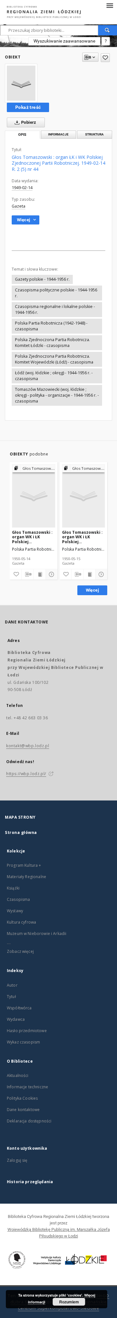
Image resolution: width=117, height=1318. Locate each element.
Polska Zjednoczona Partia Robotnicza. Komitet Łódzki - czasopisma (52, 342)
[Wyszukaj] (107, 30)
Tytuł (11, 996)
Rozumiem (69, 1302)
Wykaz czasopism (23, 1042)
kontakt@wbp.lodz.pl (27, 746)
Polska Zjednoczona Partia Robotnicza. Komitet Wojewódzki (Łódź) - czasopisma (54, 359)
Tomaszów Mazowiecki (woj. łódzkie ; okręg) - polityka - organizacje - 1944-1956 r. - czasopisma (57, 395)
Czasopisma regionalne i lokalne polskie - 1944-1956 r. (55, 309)
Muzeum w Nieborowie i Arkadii (36, 933)
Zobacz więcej (20, 951)
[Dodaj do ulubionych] (105, 57)
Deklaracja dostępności (29, 1121)
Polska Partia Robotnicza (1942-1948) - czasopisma (51, 326)
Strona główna (21, 832)
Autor (12, 985)
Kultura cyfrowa (21, 922)
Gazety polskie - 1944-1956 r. (42, 279)
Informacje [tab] (58, 134)
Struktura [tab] (94, 134)
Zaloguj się (17, 1160)
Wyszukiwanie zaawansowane (64, 41)
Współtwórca (19, 1008)
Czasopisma (18, 899)
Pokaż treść (28, 107)
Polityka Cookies (22, 1098)
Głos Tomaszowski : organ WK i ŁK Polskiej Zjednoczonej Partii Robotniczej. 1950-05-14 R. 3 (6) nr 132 (32, 537)
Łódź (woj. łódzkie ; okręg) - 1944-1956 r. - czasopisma (54, 375)
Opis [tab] (22, 135)
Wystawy (15, 911)
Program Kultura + (24, 865)
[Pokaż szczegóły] (51, 574)
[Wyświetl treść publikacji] (40, 574)
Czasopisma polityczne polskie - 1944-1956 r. (56, 293)
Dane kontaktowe (23, 1109)
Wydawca (16, 1019)
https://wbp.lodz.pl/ (26, 773)
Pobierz (28, 122)
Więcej (92, 590)
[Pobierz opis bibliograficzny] (27, 574)
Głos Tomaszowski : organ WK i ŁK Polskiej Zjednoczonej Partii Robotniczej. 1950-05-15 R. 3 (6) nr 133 (82, 537)
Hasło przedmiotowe (27, 1030)
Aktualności (18, 1075)
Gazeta (18, 206)
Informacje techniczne (27, 1087)
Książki (13, 888)
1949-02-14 (22, 187)
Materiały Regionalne (26, 876)
